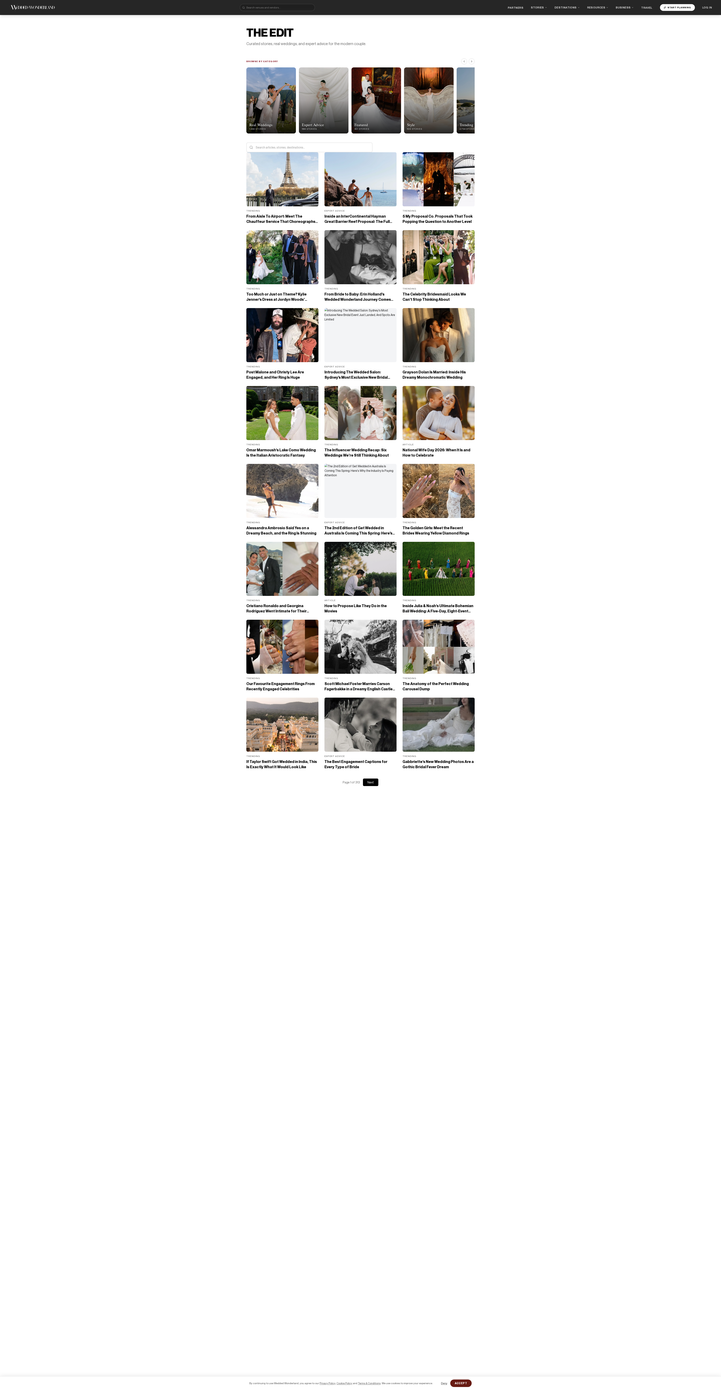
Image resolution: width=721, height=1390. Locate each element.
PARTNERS (515, 7)
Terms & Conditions (369, 1383)
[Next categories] (472, 61)
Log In (707, 7)
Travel (646, 7)
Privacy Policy (327, 1383)
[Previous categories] (464, 61)
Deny (444, 1383)
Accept (461, 1383)
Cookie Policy (344, 1383)
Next (370, 782)
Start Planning (679, 7)
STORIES (537, 7)
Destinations (566, 7)
